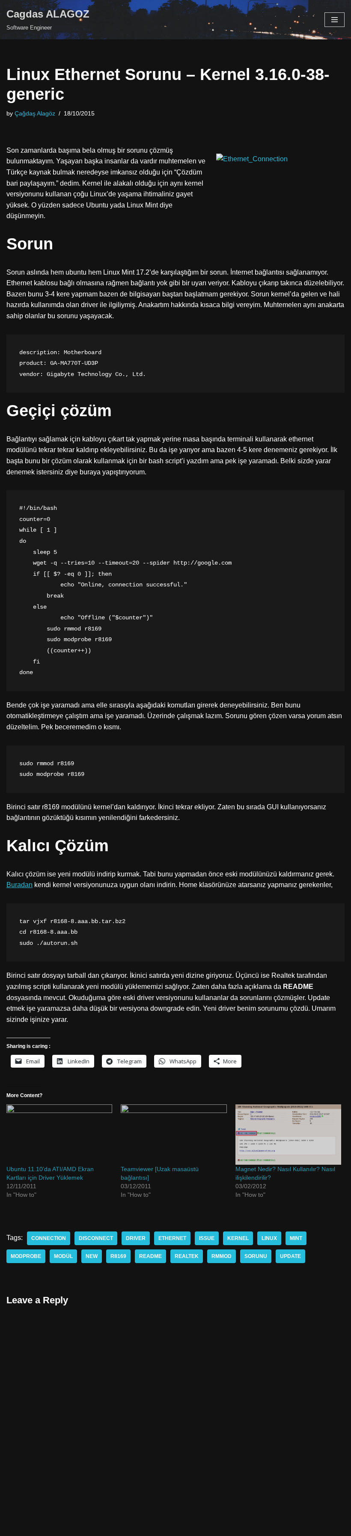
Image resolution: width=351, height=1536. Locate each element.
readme (150, 1256)
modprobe (26, 1256)
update (290, 1256)
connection (48, 1238)
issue (206, 1238)
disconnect (96, 1238)
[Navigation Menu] (334, 19)
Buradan (19, 884)
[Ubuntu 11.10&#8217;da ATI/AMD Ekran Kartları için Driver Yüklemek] (59, 1134)
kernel (238, 1238)
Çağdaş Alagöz (35, 113)
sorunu (255, 1256)
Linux (269, 1238)
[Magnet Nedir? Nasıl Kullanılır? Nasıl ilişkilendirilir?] (288, 1134)
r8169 (118, 1256)
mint (296, 1238)
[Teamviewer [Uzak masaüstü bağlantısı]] (173, 1134)
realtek (187, 1256)
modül (63, 1256)
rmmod (221, 1256)
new (92, 1256)
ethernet (172, 1238)
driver (136, 1238)
